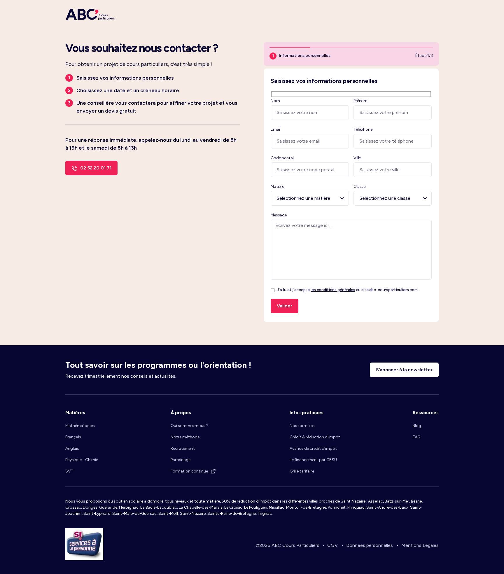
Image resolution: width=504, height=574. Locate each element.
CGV (332, 545)
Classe (359, 186)
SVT (69, 471)
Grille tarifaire (302, 471)
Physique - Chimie (81, 459)
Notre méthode (185, 437)
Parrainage (180, 459)
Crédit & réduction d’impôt (315, 437)
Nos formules (302, 425)
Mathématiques (80, 425)
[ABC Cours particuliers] (90, 14)
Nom (275, 101)
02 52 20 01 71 (95, 168)
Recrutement (183, 448)
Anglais (72, 448)
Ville (357, 158)
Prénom (361, 101)
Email (276, 129)
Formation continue (189, 471)
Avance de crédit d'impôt (313, 448)
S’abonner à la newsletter (404, 369)
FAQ (417, 437)
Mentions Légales (420, 545)
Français (73, 437)
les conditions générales (333, 289)
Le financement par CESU (313, 459)
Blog (417, 425)
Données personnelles (369, 545)
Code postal (282, 158)
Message (279, 215)
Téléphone (363, 129)
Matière (277, 186)
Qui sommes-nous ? (190, 425)
